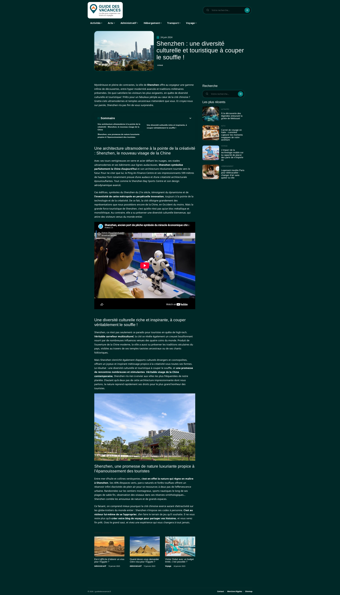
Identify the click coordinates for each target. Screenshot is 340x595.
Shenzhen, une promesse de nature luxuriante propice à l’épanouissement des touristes (118, 135)
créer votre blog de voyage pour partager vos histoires (143, 518)
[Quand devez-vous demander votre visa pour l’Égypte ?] (145, 546)
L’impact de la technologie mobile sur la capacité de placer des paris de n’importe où (232, 155)
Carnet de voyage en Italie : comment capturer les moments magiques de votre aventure (232, 135)
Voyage (160, 65)
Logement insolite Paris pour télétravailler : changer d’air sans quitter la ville (232, 174)
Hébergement (227, 166)
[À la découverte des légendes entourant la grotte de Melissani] (210, 113)
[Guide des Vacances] (105, 10)
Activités (225, 109)
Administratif (100, 566)
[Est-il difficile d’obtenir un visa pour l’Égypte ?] (109, 546)
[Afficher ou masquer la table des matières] (153, 118)
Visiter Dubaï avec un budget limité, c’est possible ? (179, 560)
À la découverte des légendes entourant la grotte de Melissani (231, 116)
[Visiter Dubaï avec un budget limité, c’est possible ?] (180, 546)
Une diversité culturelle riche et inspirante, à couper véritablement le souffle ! (167, 126)
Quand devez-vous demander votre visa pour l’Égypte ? (144, 560)
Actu (223, 126)
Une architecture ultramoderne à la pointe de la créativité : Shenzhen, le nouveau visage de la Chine (119, 127)
